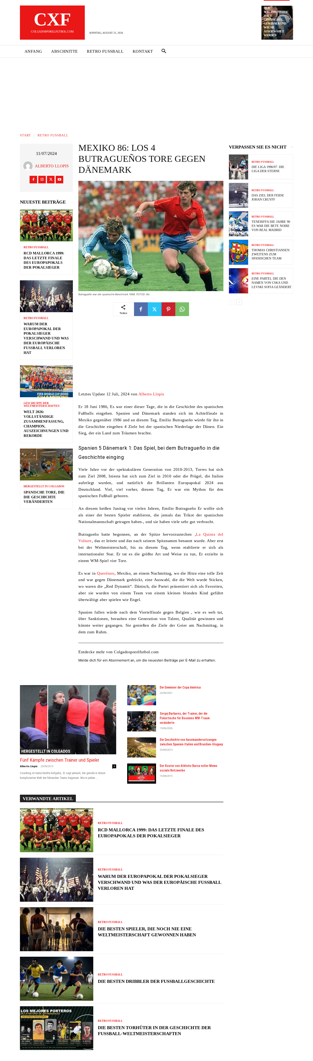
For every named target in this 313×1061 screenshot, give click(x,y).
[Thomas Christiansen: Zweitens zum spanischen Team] (238, 252)
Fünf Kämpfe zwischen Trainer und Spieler (59, 760)
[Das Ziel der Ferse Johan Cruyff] (238, 195)
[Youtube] (59, 179)
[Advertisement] (156, 92)
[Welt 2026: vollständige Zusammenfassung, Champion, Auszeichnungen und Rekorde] (46, 381)
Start (25, 135)
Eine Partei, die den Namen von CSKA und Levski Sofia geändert (271, 283)
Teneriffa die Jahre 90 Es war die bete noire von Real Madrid (271, 226)
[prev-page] (232, 302)
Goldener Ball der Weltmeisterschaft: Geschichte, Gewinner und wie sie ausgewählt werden (276, 20)
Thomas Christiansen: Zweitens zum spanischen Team (271, 254)
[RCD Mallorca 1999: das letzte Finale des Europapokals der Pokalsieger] (46, 225)
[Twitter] (51, 179)
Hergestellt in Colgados (44, 486)
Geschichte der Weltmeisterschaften (42, 404)
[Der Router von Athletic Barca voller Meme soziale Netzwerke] (141, 773)
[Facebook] (33, 179)
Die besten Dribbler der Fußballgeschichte (156, 981)
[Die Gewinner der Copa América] (141, 695)
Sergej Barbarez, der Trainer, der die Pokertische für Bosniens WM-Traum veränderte (185, 718)
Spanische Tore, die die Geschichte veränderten (44, 497)
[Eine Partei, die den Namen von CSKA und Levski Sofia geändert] (238, 280)
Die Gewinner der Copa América (180, 687)
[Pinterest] (168, 309)
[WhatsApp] (182, 309)
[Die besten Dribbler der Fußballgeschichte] (56, 979)
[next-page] (239, 302)
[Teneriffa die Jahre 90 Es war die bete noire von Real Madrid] (238, 223)
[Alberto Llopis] (29, 166)
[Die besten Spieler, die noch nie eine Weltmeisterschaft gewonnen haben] (56, 929)
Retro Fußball (53, 135)
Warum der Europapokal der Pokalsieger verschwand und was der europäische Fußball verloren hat (46, 338)
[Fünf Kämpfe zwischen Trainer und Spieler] (68, 719)
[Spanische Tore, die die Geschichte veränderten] (46, 464)
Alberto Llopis (52, 166)
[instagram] (42, 179)
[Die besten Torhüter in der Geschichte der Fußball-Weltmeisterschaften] (56, 1028)
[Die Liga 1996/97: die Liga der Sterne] (238, 166)
